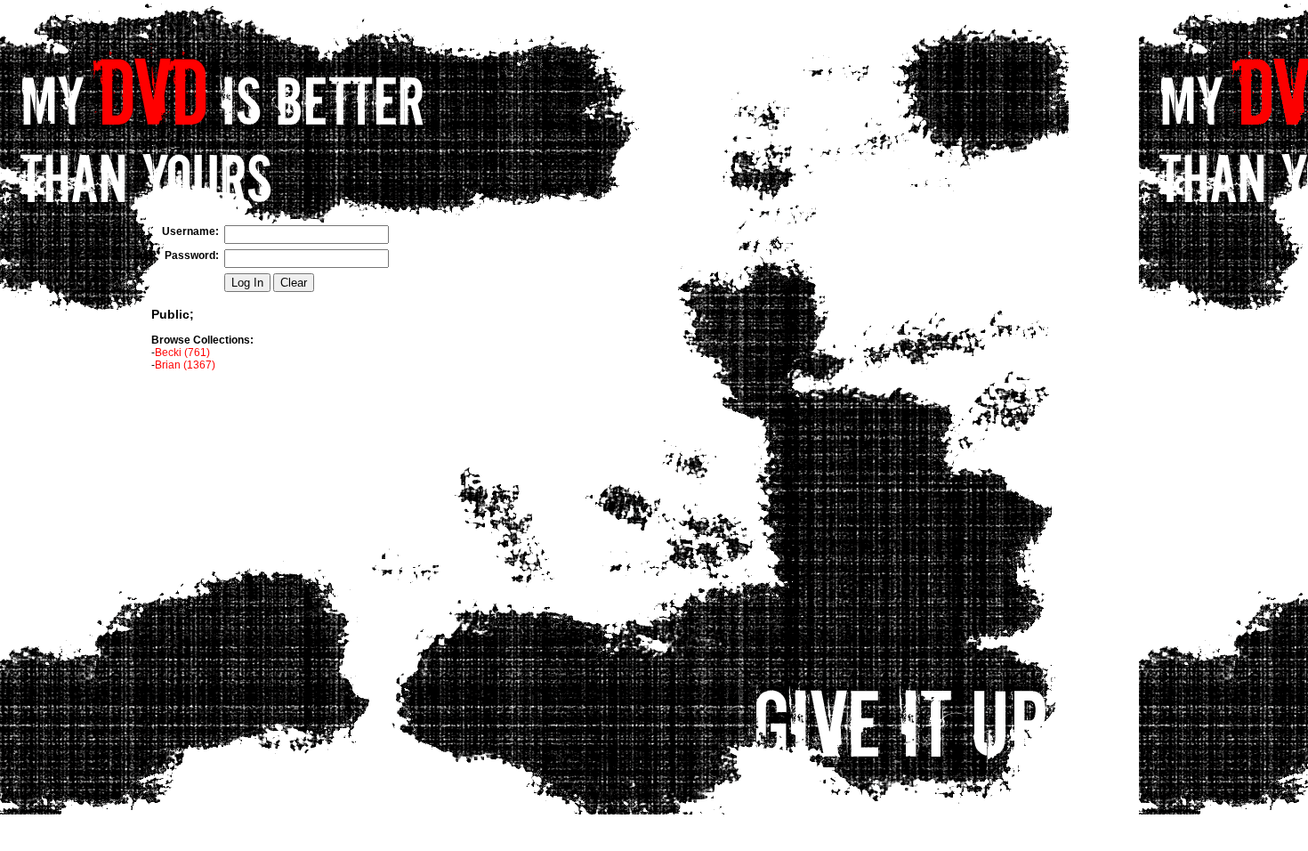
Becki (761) (182, 352)
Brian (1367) (185, 365)
